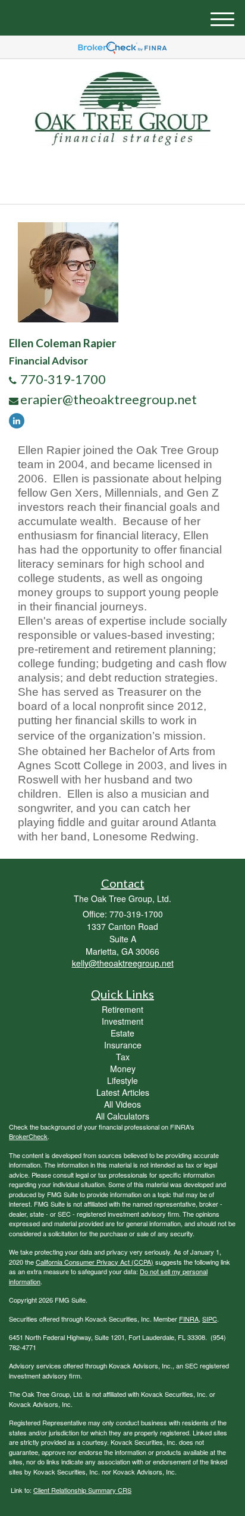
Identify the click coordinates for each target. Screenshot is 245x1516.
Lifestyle (122, 1080)
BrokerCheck (28, 1136)
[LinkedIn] (19, 420)
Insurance (123, 1045)
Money (123, 1068)
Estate (122, 1033)
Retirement (122, 1009)
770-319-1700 (129, 183)
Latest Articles (122, 1092)
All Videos (122, 1104)
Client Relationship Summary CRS (82, 1490)
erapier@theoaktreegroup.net (108, 399)
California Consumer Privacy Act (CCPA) (94, 1261)
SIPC (209, 1318)
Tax (123, 1057)
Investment (122, 1021)
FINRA (189, 1318)
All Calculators (122, 1116)
